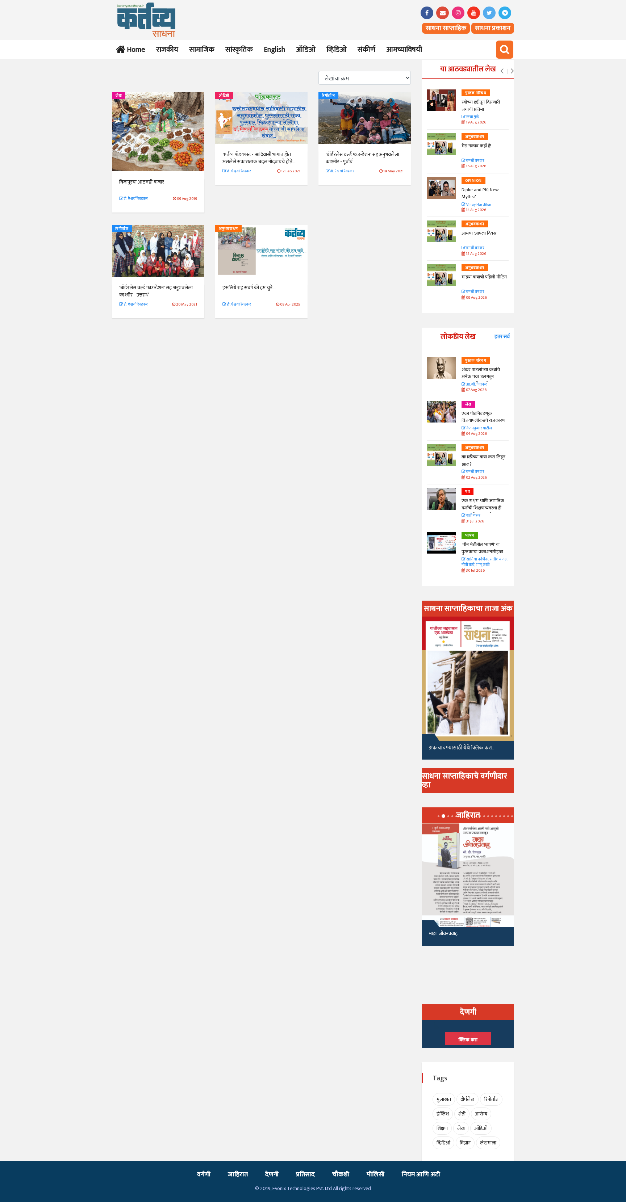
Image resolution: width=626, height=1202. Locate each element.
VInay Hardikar (479, 204)
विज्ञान (465, 1143)
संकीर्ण (366, 49)
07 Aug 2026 (476, 390)
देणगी (272, 1174)
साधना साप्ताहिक (446, 28)
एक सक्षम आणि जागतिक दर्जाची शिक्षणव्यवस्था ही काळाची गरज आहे (483, 508)
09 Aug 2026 (476, 297)
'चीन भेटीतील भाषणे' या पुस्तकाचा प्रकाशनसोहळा (482, 548)
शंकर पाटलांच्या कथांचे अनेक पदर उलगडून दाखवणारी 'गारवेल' (481, 377)
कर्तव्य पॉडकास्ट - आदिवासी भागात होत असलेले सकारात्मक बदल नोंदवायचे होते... (260, 158)
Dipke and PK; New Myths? (480, 193)
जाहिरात (238, 1174)
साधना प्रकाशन (492, 28)
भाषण (470, 535)
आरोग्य (481, 1114)
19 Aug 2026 (475, 122)
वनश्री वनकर (475, 161)
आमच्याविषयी (404, 49)
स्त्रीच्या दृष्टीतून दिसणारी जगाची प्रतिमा (481, 105)
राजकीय (167, 49)
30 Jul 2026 (475, 570)
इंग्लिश (443, 1114)
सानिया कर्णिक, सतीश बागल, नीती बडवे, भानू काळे (485, 562)
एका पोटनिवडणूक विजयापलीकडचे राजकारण (483, 417)
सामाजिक (201, 49)
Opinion (473, 180)
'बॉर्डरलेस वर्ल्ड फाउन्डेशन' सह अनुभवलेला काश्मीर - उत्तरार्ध (156, 291)
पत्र (467, 491)
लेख (119, 95)
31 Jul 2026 (474, 521)
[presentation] (502, 71)
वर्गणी (203, 1174)
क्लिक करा (468, 1040)
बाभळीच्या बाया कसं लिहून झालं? (484, 460)
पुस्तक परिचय (475, 93)
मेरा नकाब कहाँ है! (476, 146)
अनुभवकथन (228, 229)
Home (134, 49)
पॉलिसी (375, 1174)
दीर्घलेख (467, 1099)
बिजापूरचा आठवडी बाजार (141, 182)
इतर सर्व (502, 336)
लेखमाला (488, 1143)
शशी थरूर (473, 515)
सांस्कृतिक (239, 49)
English (274, 49)
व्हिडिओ (336, 49)
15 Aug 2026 (475, 254)
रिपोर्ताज (328, 95)
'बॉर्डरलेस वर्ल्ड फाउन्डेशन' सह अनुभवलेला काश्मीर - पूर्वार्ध (362, 158)
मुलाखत (444, 1099)
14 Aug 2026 (475, 210)
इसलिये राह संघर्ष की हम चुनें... (249, 287)
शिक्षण (442, 1128)
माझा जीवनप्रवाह (443, 933)
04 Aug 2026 (476, 434)
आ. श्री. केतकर (476, 384)
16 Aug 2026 (475, 166)
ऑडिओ (306, 49)
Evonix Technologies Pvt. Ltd (302, 1188)
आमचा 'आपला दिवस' (479, 233)
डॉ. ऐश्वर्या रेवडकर (135, 199)
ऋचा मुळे (472, 117)
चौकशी (340, 1174)
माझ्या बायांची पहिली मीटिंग (484, 277)
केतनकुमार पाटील (479, 428)
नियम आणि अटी (421, 1174)
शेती (462, 1114)
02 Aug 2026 (476, 477)
